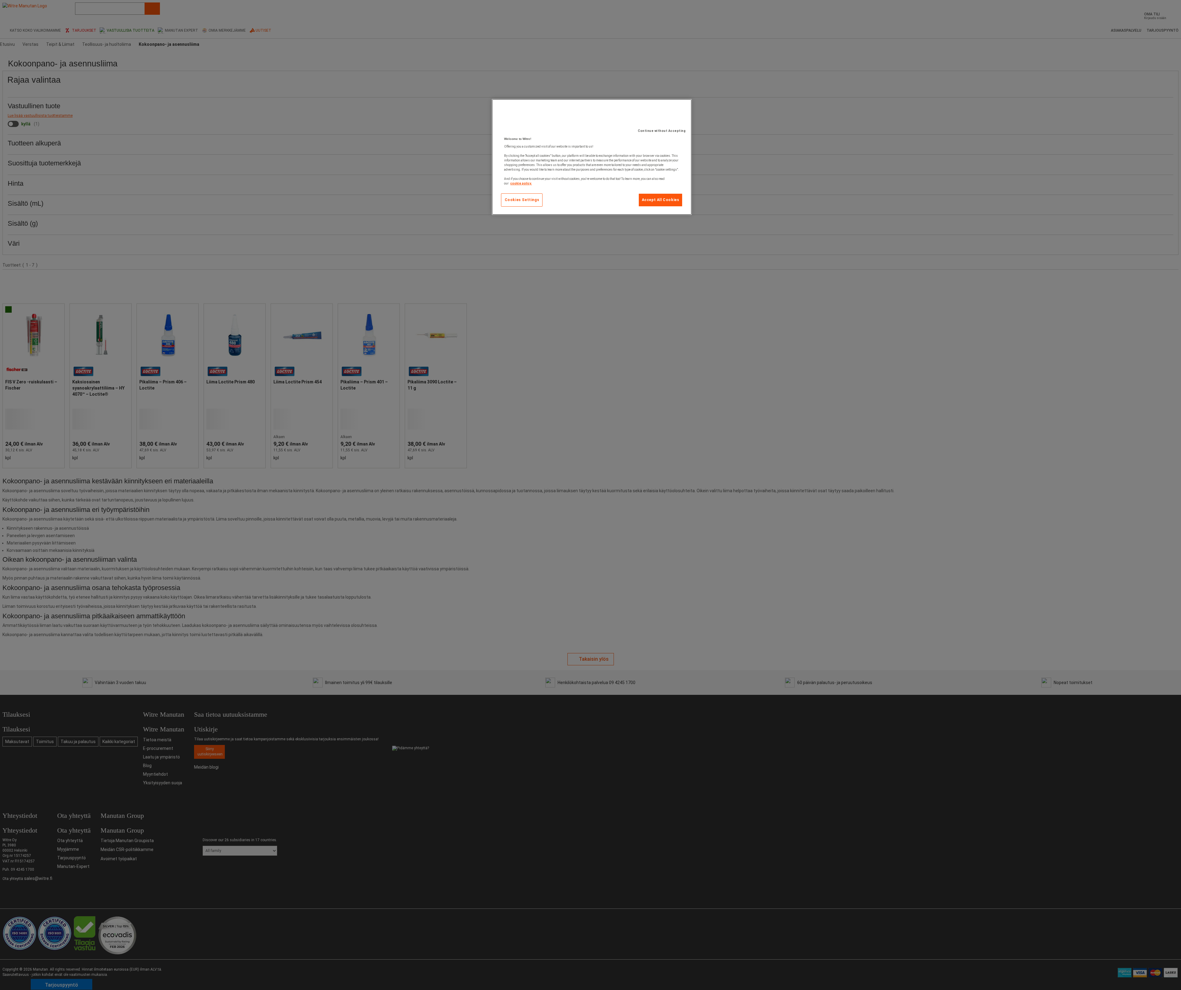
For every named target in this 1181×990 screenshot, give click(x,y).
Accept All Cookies (660, 200)
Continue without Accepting (662, 131)
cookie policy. (521, 183)
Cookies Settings (522, 200)
